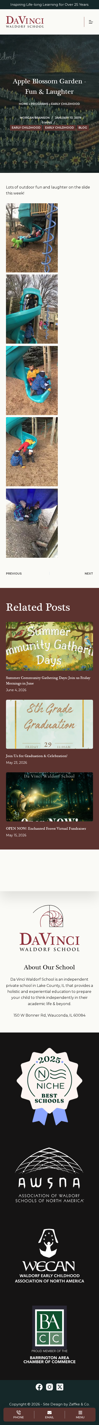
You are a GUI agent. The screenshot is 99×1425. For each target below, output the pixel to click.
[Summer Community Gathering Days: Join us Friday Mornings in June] (49, 646)
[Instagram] (49, 1387)
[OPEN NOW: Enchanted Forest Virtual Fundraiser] (49, 796)
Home (23, 104)
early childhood (65, 104)
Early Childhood (59, 127)
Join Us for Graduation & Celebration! (36, 756)
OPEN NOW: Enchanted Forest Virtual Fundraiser (46, 828)
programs (39, 104)
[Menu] (91, 22)
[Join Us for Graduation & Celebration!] (49, 724)
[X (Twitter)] (59, 1387)
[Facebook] (39, 1387)
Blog (83, 127)
